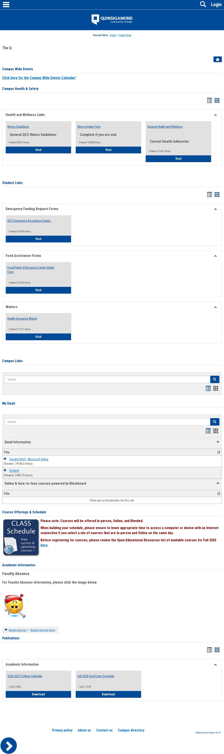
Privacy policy (62, 730)
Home (113, 35)
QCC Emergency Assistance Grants (29, 221)
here (43, 545)
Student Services (17, 630)
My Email (8, 403)
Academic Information (18, 565)
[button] (217, 442)
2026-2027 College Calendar (24, 676)
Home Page (125, 35)
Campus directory (131, 730)
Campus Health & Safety (20, 89)
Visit (50, 150)
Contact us (104, 730)
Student (14, 471)
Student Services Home (42, 630)
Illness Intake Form (89, 126)
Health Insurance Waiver (22, 318)
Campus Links (12, 361)
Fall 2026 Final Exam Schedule (95, 676)
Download (51, 694)
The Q (7, 48)
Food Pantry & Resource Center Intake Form (30, 270)
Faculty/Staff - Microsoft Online (28, 459)
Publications (10, 638)
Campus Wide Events (17, 69)
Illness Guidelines (18, 126)
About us (84, 730)
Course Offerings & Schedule (24, 512)
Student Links (12, 183)
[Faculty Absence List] (14, 606)
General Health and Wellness (165, 126)
